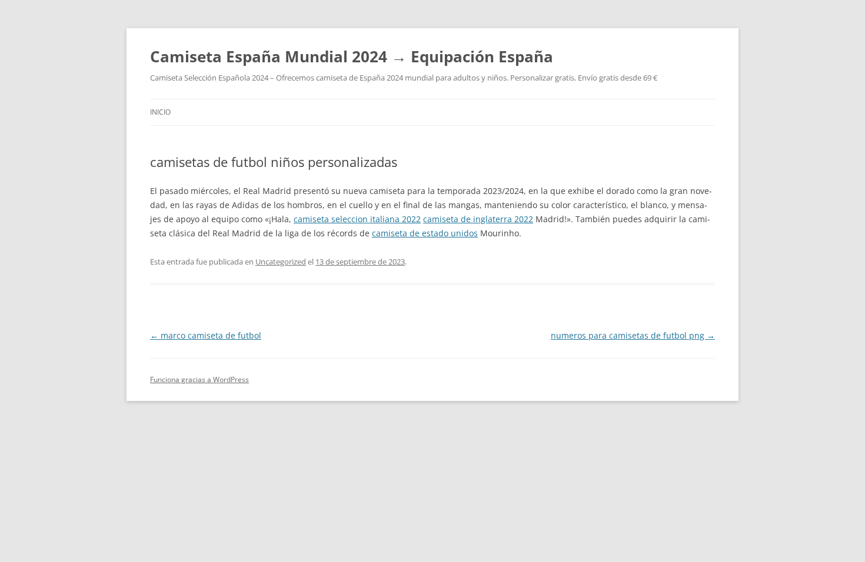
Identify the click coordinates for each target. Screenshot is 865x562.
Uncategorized (280, 261)
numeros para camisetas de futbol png (633, 335)
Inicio (160, 112)
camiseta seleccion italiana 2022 (357, 219)
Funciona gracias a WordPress (199, 379)
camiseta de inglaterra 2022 (478, 219)
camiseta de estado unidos (425, 233)
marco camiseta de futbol (205, 335)
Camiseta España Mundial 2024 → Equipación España (351, 56)
